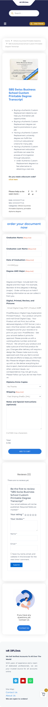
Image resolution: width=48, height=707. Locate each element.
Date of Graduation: (20, 260)
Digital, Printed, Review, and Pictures (20, 302)
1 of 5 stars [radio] (25, 515)
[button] (5, 24)
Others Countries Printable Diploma (27, 41)
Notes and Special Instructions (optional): (21, 403)
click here (13, 179)
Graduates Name (18, 238)
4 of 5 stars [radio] (33, 515)
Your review (17, 519)
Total (8, 440)
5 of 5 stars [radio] (35, 515)
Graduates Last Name (21, 249)
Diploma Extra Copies (17, 382)
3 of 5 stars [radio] (30, 515)
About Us (10, 695)
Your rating (16, 514)
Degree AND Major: (19, 271)
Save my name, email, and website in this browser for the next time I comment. (23, 557)
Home (7, 41)
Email (13, 544)
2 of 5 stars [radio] (28, 515)
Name (13, 534)
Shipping (15, 392)
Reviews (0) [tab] (24, 474)
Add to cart (24, 451)
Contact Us (11, 692)
